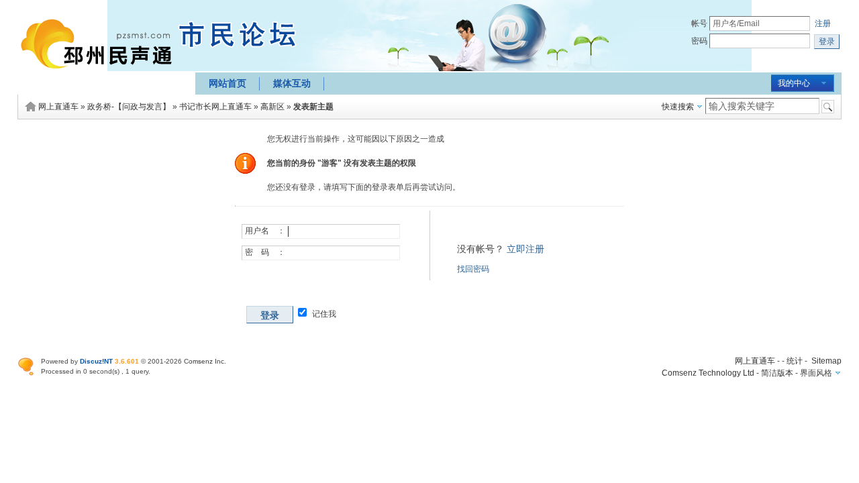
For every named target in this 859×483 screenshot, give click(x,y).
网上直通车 (58, 106)
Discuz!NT (96, 361)
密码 (699, 41)
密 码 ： (265, 252)
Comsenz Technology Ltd (708, 373)
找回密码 (473, 269)
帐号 (699, 23)
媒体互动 (292, 83)
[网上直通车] (99, 75)
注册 (823, 23)
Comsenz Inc (204, 361)
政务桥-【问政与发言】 (128, 106)
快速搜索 (678, 106)
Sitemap (826, 361)
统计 (795, 361)
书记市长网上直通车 (215, 106)
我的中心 (794, 83)
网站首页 (227, 83)
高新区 (272, 106)
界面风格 (816, 373)
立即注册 (525, 249)
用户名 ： (265, 230)
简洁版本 (777, 373)
